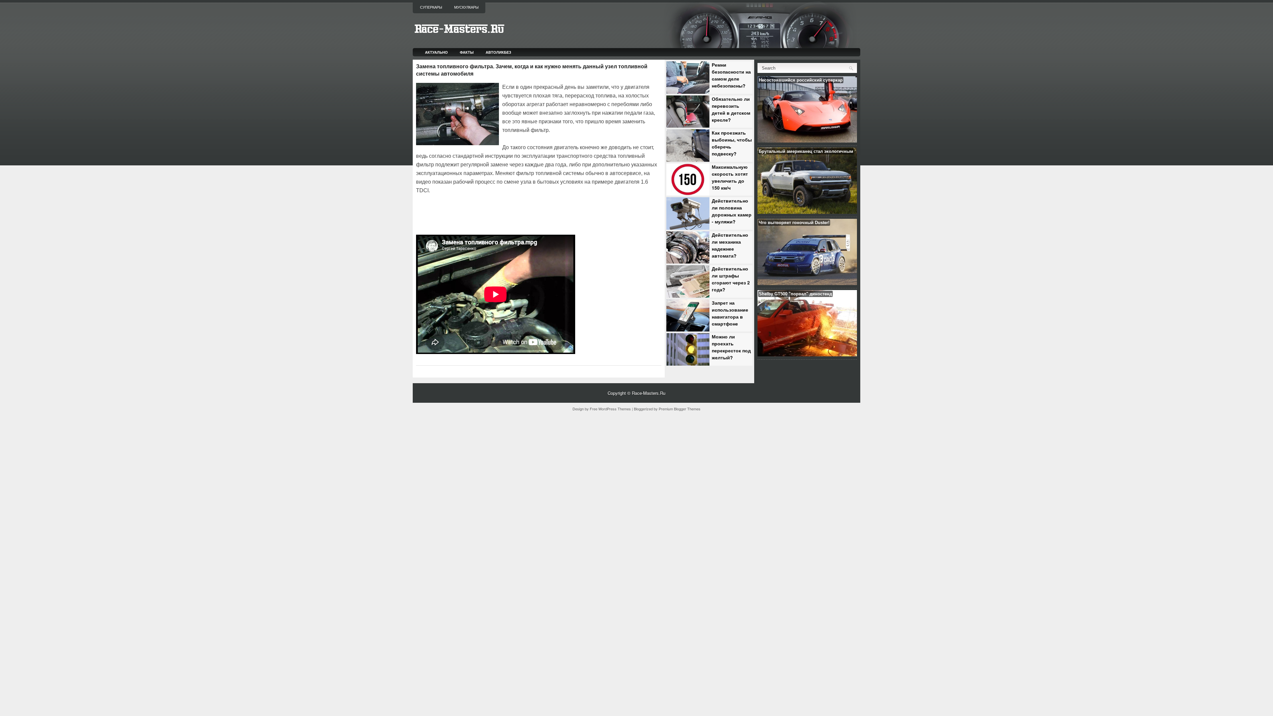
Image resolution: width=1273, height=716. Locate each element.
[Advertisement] (493, 213)
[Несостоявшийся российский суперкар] (807, 141)
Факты (467, 52)
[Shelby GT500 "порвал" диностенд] (807, 354)
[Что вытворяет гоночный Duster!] (807, 283)
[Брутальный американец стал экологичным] (807, 212)
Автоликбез (498, 52)
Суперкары (431, 7)
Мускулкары (466, 7)
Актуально (436, 52)
